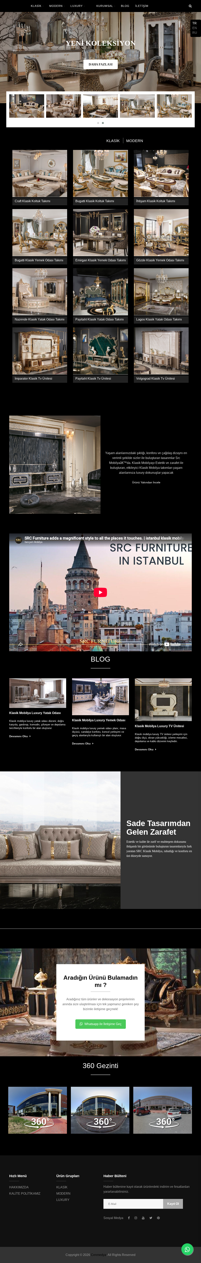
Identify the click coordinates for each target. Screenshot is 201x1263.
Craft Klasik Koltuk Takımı (32, 201)
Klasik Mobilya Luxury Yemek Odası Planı (98, 721)
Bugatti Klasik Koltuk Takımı (94, 201)
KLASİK (36, 5)
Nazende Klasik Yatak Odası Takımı (39, 319)
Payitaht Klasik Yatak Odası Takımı (99, 319)
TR (194, 23)
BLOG (125, 5)
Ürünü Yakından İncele (146, 482)
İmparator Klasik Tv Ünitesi (33, 378)
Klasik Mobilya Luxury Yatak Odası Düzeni (35, 713)
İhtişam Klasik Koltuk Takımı (155, 201)
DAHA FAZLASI (100, 64)
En (194, 28)
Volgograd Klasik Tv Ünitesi (155, 378)
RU (194, 32)
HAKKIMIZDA (19, 1187)
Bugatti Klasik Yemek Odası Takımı (39, 260)
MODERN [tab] (134, 141)
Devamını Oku (19, 736)
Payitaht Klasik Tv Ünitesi (93, 378)
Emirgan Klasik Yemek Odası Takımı (100, 260)
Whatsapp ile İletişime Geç (103, 1024)
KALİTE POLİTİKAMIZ (24, 1193)
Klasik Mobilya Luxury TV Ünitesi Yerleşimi (159, 726)
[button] (98, 123)
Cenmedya (98, 1255)
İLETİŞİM (141, 5)
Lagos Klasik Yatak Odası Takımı (159, 319)
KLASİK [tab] (113, 141)
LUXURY (76, 5)
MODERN (56, 5)
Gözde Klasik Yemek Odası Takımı (160, 260)
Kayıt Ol (173, 1203)
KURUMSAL (104, 5)
